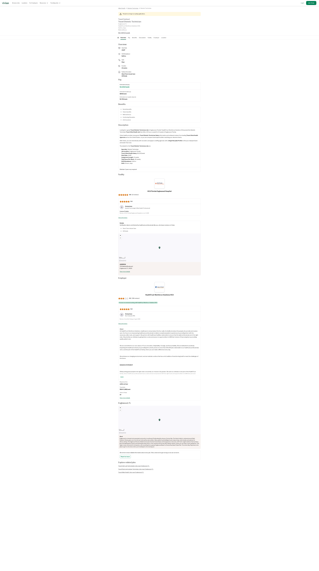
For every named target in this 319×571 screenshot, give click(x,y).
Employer (156, 38)
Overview (123, 38)
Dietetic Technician (132, 8)
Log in (302, 3)
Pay (129, 38)
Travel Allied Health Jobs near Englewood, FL (131, 472)
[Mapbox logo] (122, 261)
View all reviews (122, 218)
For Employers (33, 3)
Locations (24, 3)
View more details (125, 271)
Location (163, 38)
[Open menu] (118, 37)
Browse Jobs (16, 3)
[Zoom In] (120, 235)
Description (142, 38)
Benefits (134, 38)
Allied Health (121, 8)
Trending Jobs (54, 3)
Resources (43, 3)
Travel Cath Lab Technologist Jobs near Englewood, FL (133, 466)
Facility (150, 38)
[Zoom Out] (120, 238)
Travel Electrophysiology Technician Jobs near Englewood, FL (135, 469)
